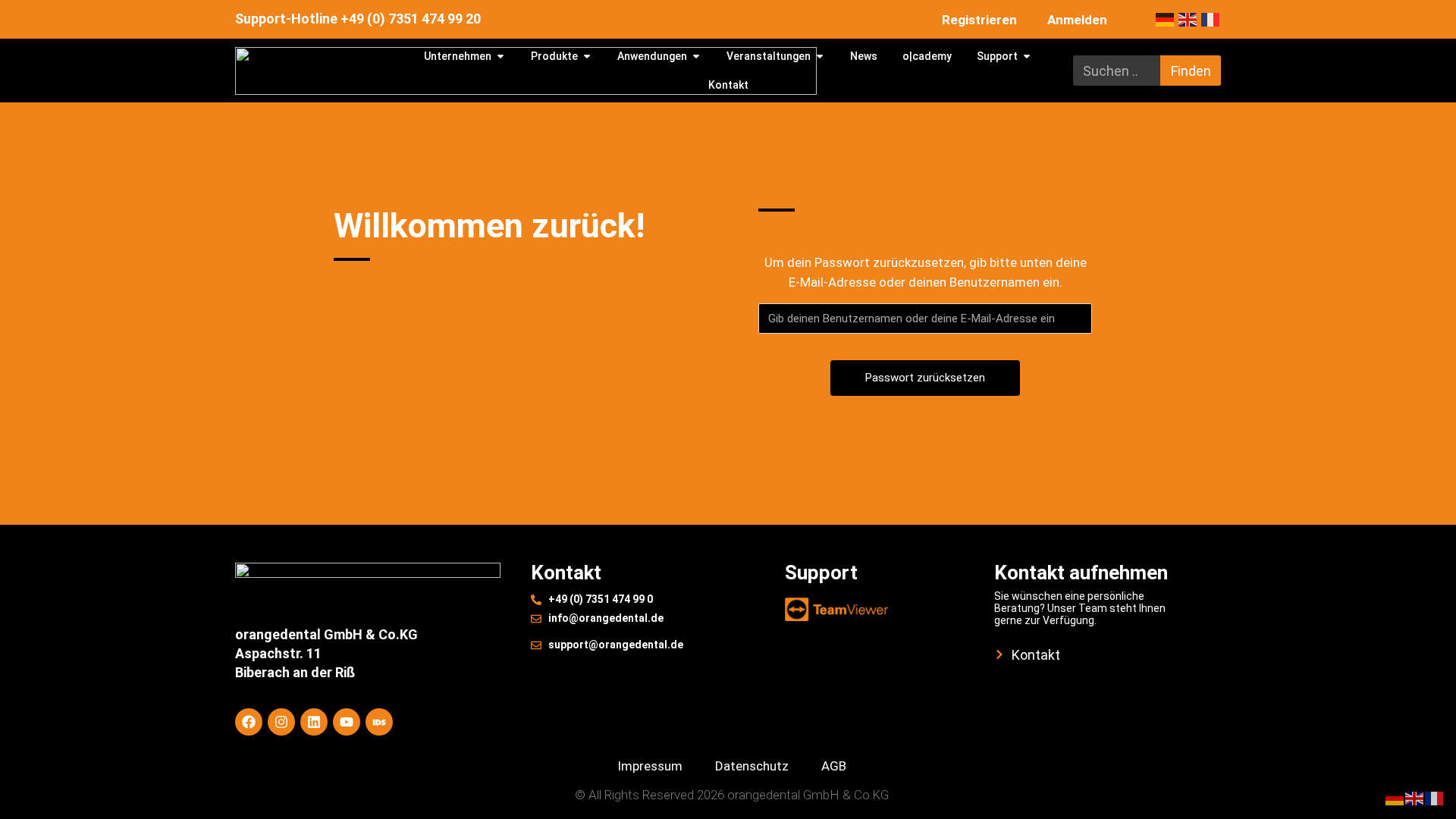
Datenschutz (752, 766)
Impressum (649, 766)
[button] (33, 785)
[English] (1189, 19)
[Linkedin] (314, 722)
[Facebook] (248, 722)
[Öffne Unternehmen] (500, 56)
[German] (1167, 19)
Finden (1191, 71)
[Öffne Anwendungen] (696, 56)
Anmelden (1077, 19)
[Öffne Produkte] (587, 56)
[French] (1211, 19)
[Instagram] (281, 722)
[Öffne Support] (1026, 56)
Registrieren (979, 19)
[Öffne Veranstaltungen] (819, 56)
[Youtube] (346, 722)
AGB (833, 766)
